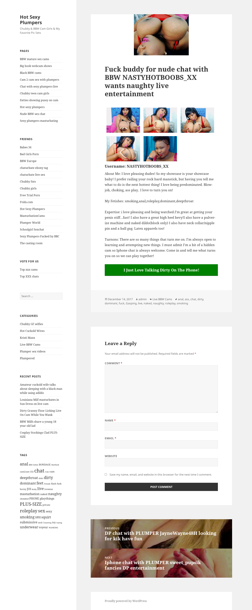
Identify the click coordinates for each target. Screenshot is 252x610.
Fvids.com (26, 202)
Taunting (47, 522)
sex (41, 511)
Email (110, 438)
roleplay (28, 511)
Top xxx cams (29, 269)
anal (24, 464)
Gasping (131, 303)
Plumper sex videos (32, 351)
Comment (113, 363)
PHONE (34, 498)
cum (52, 471)
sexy (49, 511)
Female (47, 483)
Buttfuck (55, 464)
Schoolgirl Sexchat (32, 229)
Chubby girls (28, 188)
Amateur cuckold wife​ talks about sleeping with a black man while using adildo (41, 389)
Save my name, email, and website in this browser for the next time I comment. (161, 474)
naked (43, 494)
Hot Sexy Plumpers (31, 20)
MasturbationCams (32, 216)
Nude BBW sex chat (32, 114)
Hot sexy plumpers (32, 107)
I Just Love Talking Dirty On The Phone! (161, 269)
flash (53, 483)
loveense (48, 489)
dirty (48, 477)
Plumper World (30, 223)
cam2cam (24, 471)
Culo (47, 471)
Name (110, 420)
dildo (41, 478)
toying (59, 522)
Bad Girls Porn (29, 154)
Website (111, 456)
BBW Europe (28, 161)
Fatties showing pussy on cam (39, 100)
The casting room (31, 243)
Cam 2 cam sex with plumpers (39, 80)
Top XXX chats (29, 276)
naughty (55, 493)
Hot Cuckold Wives (32, 331)
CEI (32, 471)
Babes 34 (25, 147)
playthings (47, 498)
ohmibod (24, 498)
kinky (34, 489)
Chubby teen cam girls (34, 93)
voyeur (43, 527)
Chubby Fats (28, 181)
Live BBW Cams (30, 344)
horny (23, 489)
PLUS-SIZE (31, 504)
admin (143, 299)
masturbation (30, 494)
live (40, 488)
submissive (28, 522)
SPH (38, 517)
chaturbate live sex (32, 175)
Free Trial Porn (30, 195)
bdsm (35, 464)
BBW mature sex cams (34, 59)
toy (54, 522)
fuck (59, 483)
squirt (46, 517)
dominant (28, 483)
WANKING (53, 527)
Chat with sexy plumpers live (39, 86)
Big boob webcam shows (36, 66)
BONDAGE (45, 464)
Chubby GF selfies (31, 324)
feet (40, 483)
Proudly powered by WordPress (126, 601)
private (46, 504)
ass (31, 464)
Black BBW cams (30, 73)
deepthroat (29, 477)
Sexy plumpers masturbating (39, 121)
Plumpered (27, 358)
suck (40, 522)
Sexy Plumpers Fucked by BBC (39, 236)
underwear (29, 527)
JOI (29, 489)
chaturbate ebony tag (34, 168)
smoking (27, 516)
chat (39, 470)
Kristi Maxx (27, 338)
